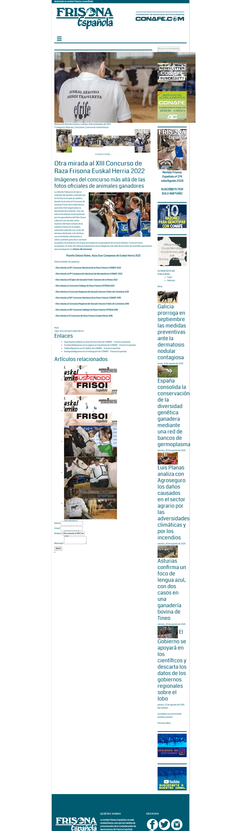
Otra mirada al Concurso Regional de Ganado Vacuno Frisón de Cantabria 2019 (92, 303)
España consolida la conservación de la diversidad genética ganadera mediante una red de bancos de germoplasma (174, 412)
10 (109, 154)
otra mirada (65, 331)
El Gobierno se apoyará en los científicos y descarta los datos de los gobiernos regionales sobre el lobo (172, 665)
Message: (59, 543)
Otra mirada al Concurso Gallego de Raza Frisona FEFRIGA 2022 (85, 285)
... (111, 154)
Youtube (68, 342)
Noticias (70, 127)
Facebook (68, 345)
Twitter (67, 348)
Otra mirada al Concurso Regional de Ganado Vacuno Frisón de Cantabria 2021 (92, 291)
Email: (57, 528)
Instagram (69, 351)
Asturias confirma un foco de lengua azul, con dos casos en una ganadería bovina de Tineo (172, 589)
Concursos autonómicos (97, 127)
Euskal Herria (77, 331)
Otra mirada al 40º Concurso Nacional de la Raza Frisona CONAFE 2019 (88, 297)
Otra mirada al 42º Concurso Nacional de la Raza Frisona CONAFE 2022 (88, 267)
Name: (57, 523)
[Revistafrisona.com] (84, 17)
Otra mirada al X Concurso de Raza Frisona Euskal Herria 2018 (84, 315)
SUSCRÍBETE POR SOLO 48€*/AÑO (172, 191)
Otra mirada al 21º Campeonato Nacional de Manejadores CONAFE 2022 (89, 273)
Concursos (79, 127)
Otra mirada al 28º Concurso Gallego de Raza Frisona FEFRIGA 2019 (87, 309)
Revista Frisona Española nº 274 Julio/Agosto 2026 (172, 176)
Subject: (58, 533)
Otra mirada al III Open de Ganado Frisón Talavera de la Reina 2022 (87, 279)
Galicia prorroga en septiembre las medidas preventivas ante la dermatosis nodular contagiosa (172, 332)
